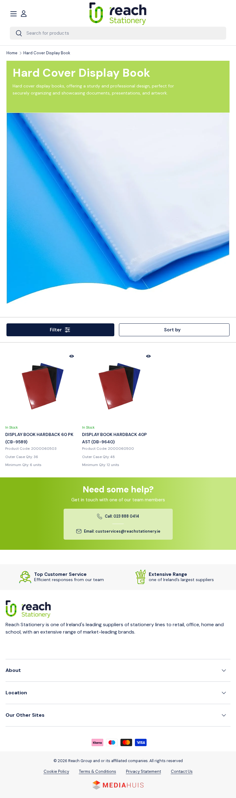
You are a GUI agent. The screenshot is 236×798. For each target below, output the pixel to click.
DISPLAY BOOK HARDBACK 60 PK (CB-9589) (39, 438)
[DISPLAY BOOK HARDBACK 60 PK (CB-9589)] (41, 386)
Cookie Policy (56, 771)
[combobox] (118, 33)
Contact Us (182, 771)
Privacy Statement (143, 771)
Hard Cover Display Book (46, 53)
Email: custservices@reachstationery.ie (122, 531)
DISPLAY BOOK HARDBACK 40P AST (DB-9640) (114, 438)
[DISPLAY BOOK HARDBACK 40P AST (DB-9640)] (118, 386)
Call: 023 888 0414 (122, 516)
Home (12, 53)
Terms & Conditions (97, 771)
